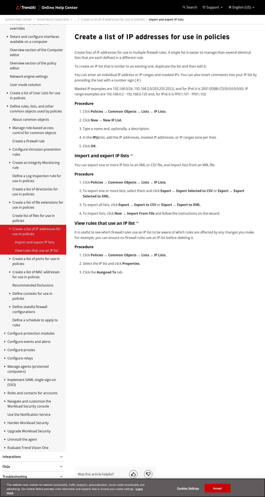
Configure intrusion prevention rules (36, 152)
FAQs (6, 466)
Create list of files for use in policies (33, 218)
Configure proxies (21, 350)
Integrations (11, 456)
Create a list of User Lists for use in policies (35, 95)
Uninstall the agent (22, 439)
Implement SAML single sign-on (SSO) (31, 382)
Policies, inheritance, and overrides (29, 26)
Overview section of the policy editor (33, 65)
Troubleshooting (14, 476)
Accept (217, 488)
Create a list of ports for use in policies (36, 261)
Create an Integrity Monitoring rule (36, 165)
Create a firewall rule (28, 141)
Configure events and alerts (29, 341)
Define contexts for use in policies (32, 296)
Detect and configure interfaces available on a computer (34, 39)
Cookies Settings (188, 488)
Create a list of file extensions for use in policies (37, 205)
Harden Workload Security (28, 423)
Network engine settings (29, 76)
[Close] (258, 487)
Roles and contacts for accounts (32, 393)
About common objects (30, 119)
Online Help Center (18, 19)
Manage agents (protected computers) (28, 369)
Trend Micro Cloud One (52, 19)
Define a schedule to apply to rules (35, 322)
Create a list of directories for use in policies (35, 191)
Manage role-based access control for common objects (34, 130)
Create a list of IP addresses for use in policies (113, 19)
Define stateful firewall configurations (29, 309)
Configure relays (20, 358)
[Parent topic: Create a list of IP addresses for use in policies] (131, 155)
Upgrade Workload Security (29, 431)
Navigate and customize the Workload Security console (29, 404)
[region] (132, 488)
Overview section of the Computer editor (36, 52)
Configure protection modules (31, 333)
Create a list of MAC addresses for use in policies (36, 274)
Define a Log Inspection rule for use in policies (36, 178)
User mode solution (25, 84)
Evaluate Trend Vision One (27, 447)
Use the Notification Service (29, 414)
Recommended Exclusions (32, 285)
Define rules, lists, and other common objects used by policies (36, 109)
